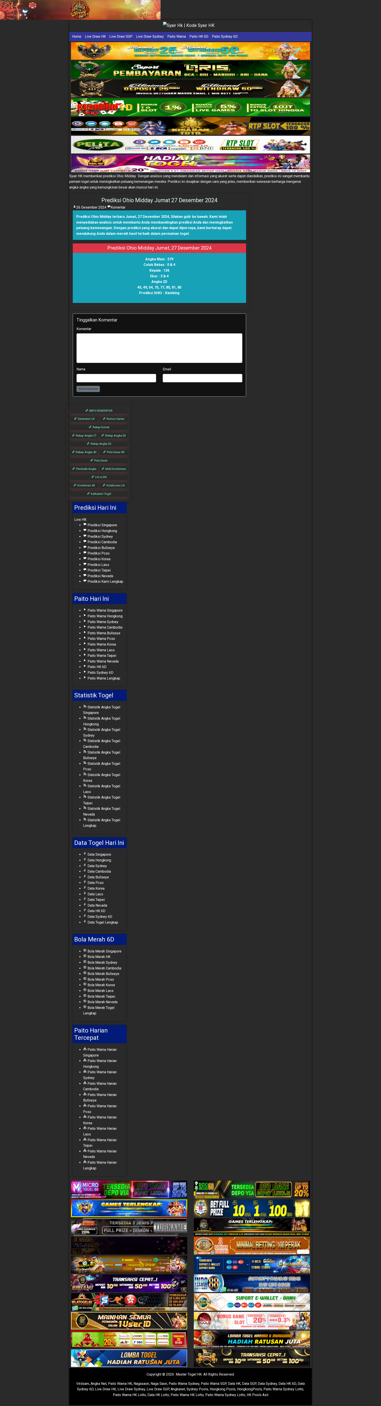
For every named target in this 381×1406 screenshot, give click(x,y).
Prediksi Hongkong (102, 531)
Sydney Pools (197, 1389)
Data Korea (96, 888)
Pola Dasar (100, 460)
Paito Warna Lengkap (103, 678)
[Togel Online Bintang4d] (129, 1283)
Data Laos (95, 894)
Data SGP (249, 1384)
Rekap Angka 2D (100, 443)
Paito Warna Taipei (101, 656)
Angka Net (98, 1384)
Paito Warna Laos (101, 650)
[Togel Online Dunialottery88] (252, 1246)
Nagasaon (141, 1384)
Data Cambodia (99, 871)
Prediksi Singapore (102, 525)
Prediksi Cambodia (102, 542)
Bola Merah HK (98, 957)
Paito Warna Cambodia (104, 627)
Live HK (80, 519)
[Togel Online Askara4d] (129, 1265)
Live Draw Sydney (150, 36)
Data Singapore (99, 854)
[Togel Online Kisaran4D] (190, 107)
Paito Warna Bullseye (103, 633)
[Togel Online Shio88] (252, 1340)
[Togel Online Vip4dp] (252, 1227)
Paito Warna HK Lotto (129, 1395)
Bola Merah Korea (101, 985)
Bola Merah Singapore (104, 951)
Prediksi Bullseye (101, 548)
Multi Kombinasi (115, 469)
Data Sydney (97, 866)
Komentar (118, 207)
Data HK (234, 1384)
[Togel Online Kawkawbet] (129, 1227)
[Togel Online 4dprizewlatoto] (129, 1321)
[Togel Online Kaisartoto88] (129, 1340)
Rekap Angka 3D (115, 435)
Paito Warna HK (120, 1384)
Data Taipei (96, 900)
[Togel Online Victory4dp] (129, 1208)
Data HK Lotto (158, 1395)
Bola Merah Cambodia (104, 968)
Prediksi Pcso (98, 553)
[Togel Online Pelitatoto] (190, 145)
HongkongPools (249, 1389)
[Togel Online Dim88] (190, 70)
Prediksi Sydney (100, 536)
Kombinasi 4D (86, 485)
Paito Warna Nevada (103, 661)
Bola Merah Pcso (100, 979)
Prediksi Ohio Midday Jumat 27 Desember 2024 (159, 200)
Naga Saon (159, 1384)
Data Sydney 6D (99, 917)
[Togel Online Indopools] (252, 1321)
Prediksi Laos (98, 565)
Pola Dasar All (115, 452)
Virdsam (82, 1384)
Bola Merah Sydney (102, 962)
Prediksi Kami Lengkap (105, 581)
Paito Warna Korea (101, 644)
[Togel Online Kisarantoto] (190, 126)
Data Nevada (97, 905)
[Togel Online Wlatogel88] (129, 1302)
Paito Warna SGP (213, 1384)
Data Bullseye (98, 877)
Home (76, 36)
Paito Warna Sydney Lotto (283, 1389)
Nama (81, 369)
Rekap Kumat (100, 427)
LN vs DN (101, 477)
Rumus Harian (115, 418)
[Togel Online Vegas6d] (129, 1246)
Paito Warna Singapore (105, 610)
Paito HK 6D (198, 36)
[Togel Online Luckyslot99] (252, 1208)
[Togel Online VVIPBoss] (190, 51)
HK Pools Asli (257, 1395)
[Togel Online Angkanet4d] (252, 1302)
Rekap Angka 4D (86, 452)
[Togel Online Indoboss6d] (252, 1190)
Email (167, 369)
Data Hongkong (99, 860)
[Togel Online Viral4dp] (190, 163)
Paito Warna (176, 36)
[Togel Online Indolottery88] (252, 1283)
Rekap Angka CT (86, 435)
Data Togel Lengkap (102, 922)
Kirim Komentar (88, 388)
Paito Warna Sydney (102, 622)
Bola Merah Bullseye (103, 974)
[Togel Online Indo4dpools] (129, 1358)
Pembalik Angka (85, 469)
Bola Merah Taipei (101, 996)
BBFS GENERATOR (100, 410)
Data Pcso (95, 883)
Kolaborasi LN (115, 485)
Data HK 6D (96, 911)
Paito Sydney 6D (225, 36)
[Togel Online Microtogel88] (129, 1190)
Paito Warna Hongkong (105, 616)
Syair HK (75, 176)
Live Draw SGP (121, 36)
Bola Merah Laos (100, 991)
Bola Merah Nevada (102, 1002)
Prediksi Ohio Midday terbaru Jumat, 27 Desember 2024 (122, 217)
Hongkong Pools (222, 1389)
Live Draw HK (95, 36)
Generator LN (86, 418)
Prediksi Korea (98, 559)
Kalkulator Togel (100, 493)
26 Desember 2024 (91, 207)
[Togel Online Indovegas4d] (252, 1358)
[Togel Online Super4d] (190, 88)
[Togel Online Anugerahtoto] (252, 1265)
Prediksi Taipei (99, 570)
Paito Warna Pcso (101, 639)
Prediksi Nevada (100, 576)
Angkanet (178, 1389)
